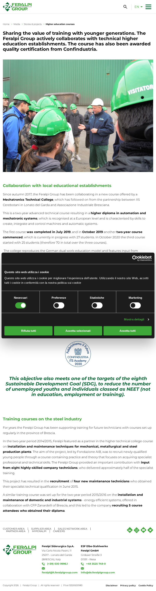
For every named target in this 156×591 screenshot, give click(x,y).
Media (17, 24)
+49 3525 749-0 (96, 563)
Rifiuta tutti (28, 330)
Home (6, 24)
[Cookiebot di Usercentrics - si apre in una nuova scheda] (135, 258)
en (137, 7)
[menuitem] (137, 6)
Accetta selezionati (78, 330)
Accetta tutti (127, 330)
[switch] (58, 305)
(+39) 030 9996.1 (57, 563)
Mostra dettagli (134, 319)
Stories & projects (33, 24)
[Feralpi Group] (17, 6)
